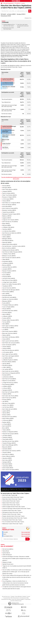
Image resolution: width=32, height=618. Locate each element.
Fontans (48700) (6, 318)
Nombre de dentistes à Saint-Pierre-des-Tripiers (14, 518)
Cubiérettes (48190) (7, 466)
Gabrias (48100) (6, 363)
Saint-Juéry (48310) (7, 460)
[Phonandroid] (23, 616)
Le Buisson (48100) (7, 316)
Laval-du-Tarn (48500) (7, 405)
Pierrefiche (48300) (7, 365)
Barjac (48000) (6, 223)
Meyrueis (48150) (6, 225)
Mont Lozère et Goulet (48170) (10, 208)
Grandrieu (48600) (6, 229)
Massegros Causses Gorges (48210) (11, 214)
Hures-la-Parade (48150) (8, 307)
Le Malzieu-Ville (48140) (8, 227)
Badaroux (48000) (6, 216)
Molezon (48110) (6, 414)
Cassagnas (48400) (7, 390)
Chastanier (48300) (7, 437)
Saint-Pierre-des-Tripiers (22, 24)
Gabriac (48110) (6, 412)
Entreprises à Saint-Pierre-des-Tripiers (12, 520)
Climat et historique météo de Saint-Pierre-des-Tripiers (16, 508)
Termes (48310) (6, 322)
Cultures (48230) (6, 346)
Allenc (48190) (5, 293)
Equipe (12, 596)
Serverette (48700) (7, 295)
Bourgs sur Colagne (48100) (9, 197)
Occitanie (17, 3)
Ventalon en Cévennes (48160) (10, 299)
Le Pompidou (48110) (7, 352)
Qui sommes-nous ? (6, 596)
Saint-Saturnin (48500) (8, 454)
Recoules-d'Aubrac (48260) (9, 361)
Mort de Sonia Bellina (7, 549)
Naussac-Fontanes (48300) (9, 271)
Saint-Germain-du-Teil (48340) (10, 221)
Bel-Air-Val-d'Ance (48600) (8, 248)
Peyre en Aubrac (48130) (8, 193)
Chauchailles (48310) (7, 439)
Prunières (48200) (6, 312)
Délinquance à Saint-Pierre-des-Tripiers (12, 512)
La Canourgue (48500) (7, 199)
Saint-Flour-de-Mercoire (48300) (10, 350)
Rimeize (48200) (6, 235)
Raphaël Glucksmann (7, 564)
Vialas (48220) (5, 259)
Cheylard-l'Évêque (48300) (9, 443)
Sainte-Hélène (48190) (7, 418)
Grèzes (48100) (6, 339)
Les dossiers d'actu (8, 536)
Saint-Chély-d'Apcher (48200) (9, 189)
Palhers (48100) (6, 335)
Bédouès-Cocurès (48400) (8, 255)
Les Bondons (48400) (7, 377)
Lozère (23, 3)
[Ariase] (8, 616)
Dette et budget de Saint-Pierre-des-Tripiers (13, 506)
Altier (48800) (5, 324)
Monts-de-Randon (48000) (9, 204)
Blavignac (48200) (6, 301)
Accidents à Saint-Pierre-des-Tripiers (11, 510)
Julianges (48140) (6, 462)
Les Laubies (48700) (7, 369)
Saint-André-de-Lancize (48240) (10, 371)
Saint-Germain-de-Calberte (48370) (11, 257)
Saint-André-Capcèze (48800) (9, 331)
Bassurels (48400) (6, 447)
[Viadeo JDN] (23, 613)
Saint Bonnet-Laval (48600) (9, 297)
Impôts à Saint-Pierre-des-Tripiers (11, 504)
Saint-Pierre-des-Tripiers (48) (9, 495)
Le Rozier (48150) (11, 14)
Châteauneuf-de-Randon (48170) (10, 250)
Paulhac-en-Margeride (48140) (9, 431)
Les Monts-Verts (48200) (8, 278)
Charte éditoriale (18, 596)
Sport (4, 534)
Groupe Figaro (27, 599)
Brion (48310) (5, 428)
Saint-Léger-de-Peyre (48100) (9, 354)
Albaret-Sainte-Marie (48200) (9, 244)
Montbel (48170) (6, 375)
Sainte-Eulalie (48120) (7, 467)
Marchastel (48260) (7, 464)
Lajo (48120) (5, 401)
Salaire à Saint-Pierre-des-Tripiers (10, 503)
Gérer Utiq (14, 599)
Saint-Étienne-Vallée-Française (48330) (12, 252)
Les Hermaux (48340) (7, 407)
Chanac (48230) (6, 201)
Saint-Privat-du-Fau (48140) (9, 397)
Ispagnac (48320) (6, 218)
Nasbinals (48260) (6, 242)
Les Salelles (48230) (7, 358)
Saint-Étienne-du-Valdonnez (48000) (11, 233)
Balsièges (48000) (6, 238)
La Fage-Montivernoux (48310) (10, 382)
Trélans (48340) (6, 430)
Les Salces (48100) (6, 435)
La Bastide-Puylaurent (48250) (10, 360)
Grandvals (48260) (6, 448)
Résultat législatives (8, 3)
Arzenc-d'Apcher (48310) (8, 456)
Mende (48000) (6, 185)
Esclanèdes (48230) (7, 261)
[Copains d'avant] (8, 613)
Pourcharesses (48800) (8, 384)
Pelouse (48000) (6, 308)
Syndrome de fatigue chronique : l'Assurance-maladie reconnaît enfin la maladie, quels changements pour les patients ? (16, 558)
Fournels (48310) (6, 272)
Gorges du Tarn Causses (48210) (10, 219)
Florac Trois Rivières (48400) (9, 195)
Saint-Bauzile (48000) (7, 240)
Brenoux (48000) (6, 265)
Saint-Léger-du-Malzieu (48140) (10, 325)
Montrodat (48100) (7, 206)
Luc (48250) (5, 329)
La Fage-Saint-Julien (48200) (9, 282)
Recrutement (16, 597)
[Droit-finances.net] (23, 610)
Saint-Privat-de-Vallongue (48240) (10, 289)
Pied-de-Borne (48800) (8, 327)
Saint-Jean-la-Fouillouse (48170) (10, 392)
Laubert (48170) (6, 411)
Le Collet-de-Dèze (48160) (8, 231)
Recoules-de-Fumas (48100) (9, 416)
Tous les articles (6, 597)
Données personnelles (24, 597)
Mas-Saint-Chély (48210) (8, 403)
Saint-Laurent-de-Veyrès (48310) (10, 469)
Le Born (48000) (6, 367)
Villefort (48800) (6, 237)
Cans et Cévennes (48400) (9, 288)
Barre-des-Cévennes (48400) (9, 333)
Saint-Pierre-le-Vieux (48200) (9, 280)
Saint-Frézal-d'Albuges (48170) (9, 445)
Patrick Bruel (5, 551)
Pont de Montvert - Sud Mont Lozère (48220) (13, 246)
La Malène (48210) (6, 386)
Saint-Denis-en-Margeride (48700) (11, 373)
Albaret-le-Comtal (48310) (8, 380)
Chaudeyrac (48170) (7, 286)
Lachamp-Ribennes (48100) (9, 267)
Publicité (24, 596)
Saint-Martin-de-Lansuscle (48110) (10, 342)
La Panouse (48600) (7, 420)
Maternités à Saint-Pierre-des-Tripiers (12, 499)
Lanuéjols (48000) (6, 269)
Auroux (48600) (6, 274)
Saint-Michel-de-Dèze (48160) (9, 310)
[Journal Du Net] (8, 610)
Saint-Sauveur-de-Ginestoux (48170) (11, 450)
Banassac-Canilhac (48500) (9, 210)
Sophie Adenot (6, 552)
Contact (28, 596)
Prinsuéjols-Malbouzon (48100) (10, 305)
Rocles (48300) (6, 303)
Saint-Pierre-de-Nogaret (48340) (10, 356)
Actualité (5, 532)
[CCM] (23, 607)
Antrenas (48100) (6, 276)
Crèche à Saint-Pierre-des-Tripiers (11, 501)
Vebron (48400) (6, 314)
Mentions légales (20, 599)
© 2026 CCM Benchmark (16, 600)
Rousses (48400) (6, 399)
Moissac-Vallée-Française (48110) (10, 320)
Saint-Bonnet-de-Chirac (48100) (10, 441)
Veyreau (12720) (21, 14)
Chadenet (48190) (6, 394)
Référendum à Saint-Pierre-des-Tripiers (12, 523)
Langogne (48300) (7, 191)
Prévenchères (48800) (8, 291)
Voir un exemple (25, 532)
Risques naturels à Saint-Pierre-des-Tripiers (13, 516)
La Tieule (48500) (6, 424)
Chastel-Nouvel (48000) (8, 212)
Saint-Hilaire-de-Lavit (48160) (9, 409)
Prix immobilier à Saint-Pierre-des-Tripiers (13, 521)
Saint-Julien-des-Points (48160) (10, 396)
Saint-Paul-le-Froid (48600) (9, 378)
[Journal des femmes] (8, 607)
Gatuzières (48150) (6, 458)
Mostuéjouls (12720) (6, 15)
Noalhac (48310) (6, 422)
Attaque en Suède (6, 562)
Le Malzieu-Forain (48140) (8, 253)
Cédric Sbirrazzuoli (7, 554)
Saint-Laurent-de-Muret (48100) (10, 341)
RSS (11, 597)
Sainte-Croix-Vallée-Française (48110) (11, 284)
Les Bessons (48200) (7, 263)
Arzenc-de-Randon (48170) (9, 344)
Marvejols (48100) (6, 187)
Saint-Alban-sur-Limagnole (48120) (11, 202)
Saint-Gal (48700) (6, 426)
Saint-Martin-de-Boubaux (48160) (10, 337)
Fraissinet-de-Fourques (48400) (10, 433)
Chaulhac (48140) (6, 452)
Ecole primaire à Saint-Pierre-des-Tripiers (12, 497)
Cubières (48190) (6, 348)
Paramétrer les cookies (6, 599)
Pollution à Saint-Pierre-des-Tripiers (11, 514)
